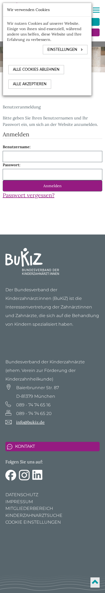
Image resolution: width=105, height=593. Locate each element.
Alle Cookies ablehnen (36, 70)
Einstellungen (62, 50)
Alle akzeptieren (30, 84)
